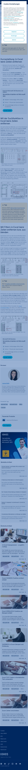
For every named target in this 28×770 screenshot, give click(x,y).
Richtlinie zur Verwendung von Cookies (12, 17)
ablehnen (12, 20)
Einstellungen (20, 12)
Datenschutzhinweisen (9, 18)
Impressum (6, 27)
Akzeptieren (15, 22)
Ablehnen (14, 39)
